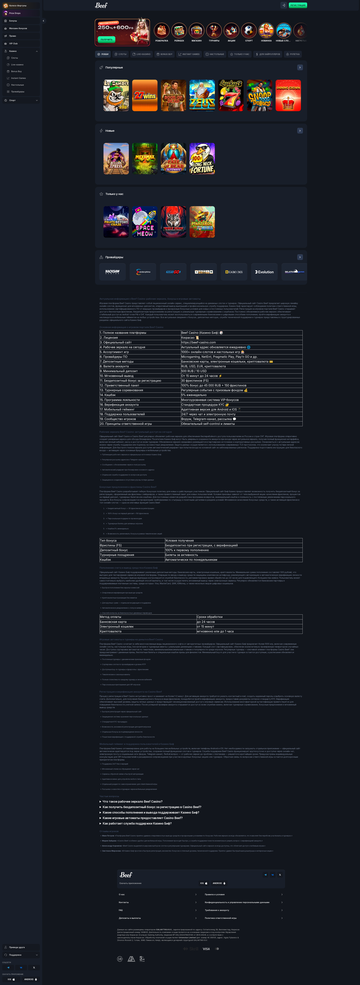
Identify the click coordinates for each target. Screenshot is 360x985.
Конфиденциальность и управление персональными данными (237, 902)
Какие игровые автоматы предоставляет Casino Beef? (143, 818)
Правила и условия (215, 894)
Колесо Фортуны (17, 5)
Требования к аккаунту (217, 910)
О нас (122, 894)
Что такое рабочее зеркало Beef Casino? (133, 801)
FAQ (121, 910)
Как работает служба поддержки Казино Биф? (137, 823)
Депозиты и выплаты (130, 918)
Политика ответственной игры (221, 918)
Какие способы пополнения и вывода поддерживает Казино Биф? (151, 812)
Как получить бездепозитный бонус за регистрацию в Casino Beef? (152, 807)
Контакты (124, 902)
